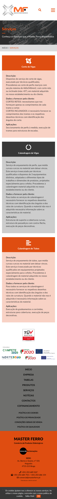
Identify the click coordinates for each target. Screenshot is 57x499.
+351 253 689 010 (29, 472)
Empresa (28, 375)
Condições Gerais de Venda (28, 422)
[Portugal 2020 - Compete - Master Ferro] (28, 350)
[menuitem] (28, 369)
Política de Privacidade (29, 418)
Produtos (28, 385)
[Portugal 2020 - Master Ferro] (28, 358)
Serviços (14, 48)
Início (5, 48)
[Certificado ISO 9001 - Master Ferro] (28, 335)
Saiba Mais (29, 496)
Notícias (28, 395)
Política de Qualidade (28, 427)
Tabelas (28, 380)
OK (38, 496)
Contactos (28, 401)
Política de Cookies (28, 413)
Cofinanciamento (28, 406)
